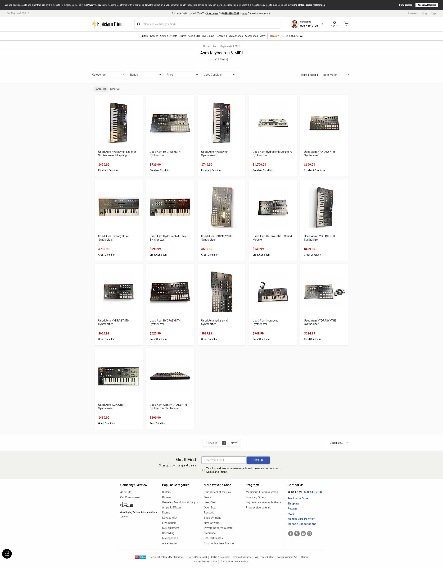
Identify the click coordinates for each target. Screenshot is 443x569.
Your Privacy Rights (264, 557)
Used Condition (213, 74)
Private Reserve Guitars (218, 528)
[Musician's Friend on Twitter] (297, 533)
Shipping (293, 503)
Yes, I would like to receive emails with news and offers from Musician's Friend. (243, 470)
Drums (182, 36)
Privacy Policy (94, 5)
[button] (346, 24)
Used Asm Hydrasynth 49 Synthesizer (113, 238)
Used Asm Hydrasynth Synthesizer (214, 153)
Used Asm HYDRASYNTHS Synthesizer (320, 322)
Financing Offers (256, 497)
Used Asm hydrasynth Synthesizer (266, 322)
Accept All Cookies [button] (427, 5)
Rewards (413, 13)
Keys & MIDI (194, 36)
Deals (207, 497)
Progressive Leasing (258, 507)
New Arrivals (211, 523)
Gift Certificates (213, 538)
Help (433, 13)
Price (170, 74)
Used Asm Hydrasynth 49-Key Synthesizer (168, 238)
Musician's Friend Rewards (262, 492)
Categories (99, 74)
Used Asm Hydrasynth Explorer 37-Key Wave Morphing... (117, 153)
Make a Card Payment (301, 518)
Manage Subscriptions (302, 524)
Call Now (304, 492)
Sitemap (304, 557)
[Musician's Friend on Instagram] (309, 533)
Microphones (236, 36)
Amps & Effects (168, 36)
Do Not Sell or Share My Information (167, 557)
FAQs (291, 513)
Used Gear (210, 502)
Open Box (210, 507)
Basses (154, 36)
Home (206, 46)
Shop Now (212, 13)
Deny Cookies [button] (405, 5)
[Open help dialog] (7, 554)
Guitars (144, 36)
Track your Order (298, 498)
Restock (209, 512)
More (262, 36)
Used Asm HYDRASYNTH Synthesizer (165, 153)
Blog (424, 13)
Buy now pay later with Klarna (263, 502)
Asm (215, 46)
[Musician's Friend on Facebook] (291, 533)
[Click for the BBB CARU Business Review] (140, 557)
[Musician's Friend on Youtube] (303, 533)
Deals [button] (273, 36)
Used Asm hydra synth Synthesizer (214, 322)
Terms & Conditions (242, 557)
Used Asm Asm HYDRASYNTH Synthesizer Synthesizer (168, 406)
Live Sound (208, 36)
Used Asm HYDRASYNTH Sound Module (272, 238)
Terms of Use (297, 5)
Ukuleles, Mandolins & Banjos (180, 502)
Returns (292, 508)
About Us (125, 492)
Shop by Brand (212, 517)
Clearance (210, 533)
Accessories (251, 36)
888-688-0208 (231, 13)
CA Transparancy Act (287, 557)
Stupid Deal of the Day (217, 492)
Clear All (115, 89)
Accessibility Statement (205, 561)
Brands (133, 74)
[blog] (138, 505)
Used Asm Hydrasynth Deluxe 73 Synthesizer (273, 153)
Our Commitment (130, 497)
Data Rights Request (197, 557)
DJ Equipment (170, 528)
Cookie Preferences (315, 5)
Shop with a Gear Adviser (219, 543)
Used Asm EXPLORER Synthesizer (111, 406)
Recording (221, 36)
